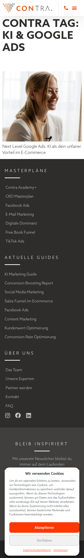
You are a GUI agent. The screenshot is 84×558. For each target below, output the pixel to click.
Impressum (60, 550)
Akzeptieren (44, 527)
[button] (74, 8)
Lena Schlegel (39, 62)
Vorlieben (44, 540)
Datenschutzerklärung (37, 550)
